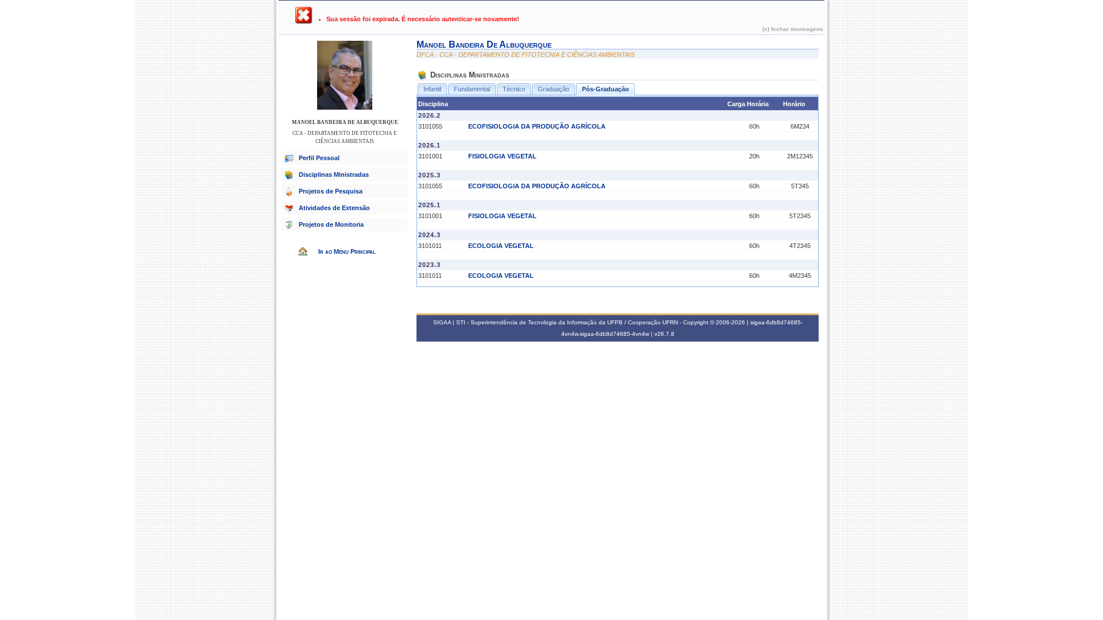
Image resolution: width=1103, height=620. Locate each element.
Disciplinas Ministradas (334, 174)
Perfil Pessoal (319, 157)
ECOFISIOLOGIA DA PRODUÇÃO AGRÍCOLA (537, 126)
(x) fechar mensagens (792, 29)
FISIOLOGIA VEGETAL (502, 156)
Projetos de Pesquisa (330, 191)
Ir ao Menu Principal (347, 251)
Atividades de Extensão (334, 207)
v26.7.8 (664, 334)
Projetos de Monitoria (331, 224)
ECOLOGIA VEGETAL (501, 245)
